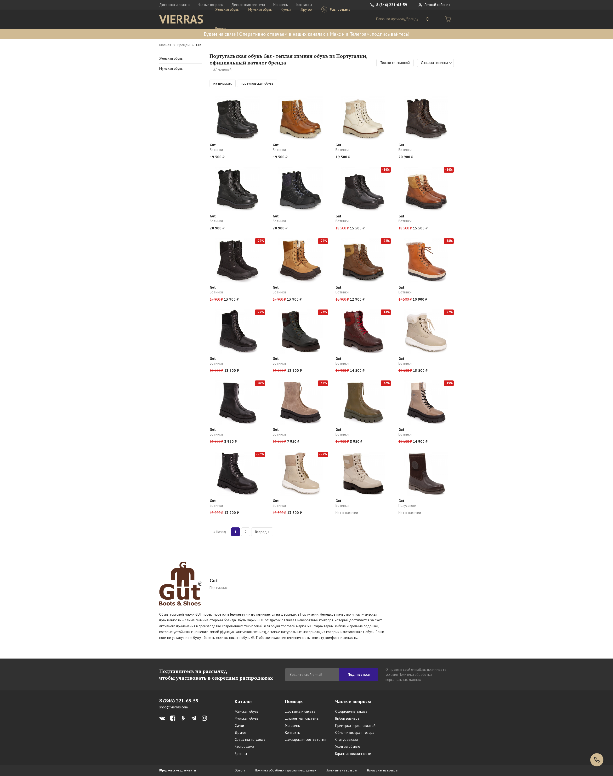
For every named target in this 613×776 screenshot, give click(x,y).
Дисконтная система (301, 718)
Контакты (292, 732)
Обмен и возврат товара (354, 732)
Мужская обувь (260, 9)
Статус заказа (346, 739)
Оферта (240, 770)
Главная (165, 45)
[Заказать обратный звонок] (596, 759)
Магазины (292, 725)
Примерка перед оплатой (355, 725)
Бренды (221, 28)
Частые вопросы (353, 701)
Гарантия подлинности (353, 753)
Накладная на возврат (382, 770)
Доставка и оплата (174, 4)
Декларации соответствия (306, 739)
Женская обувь (227, 9)
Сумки (286, 9)
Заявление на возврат (341, 770)
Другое (306, 9)
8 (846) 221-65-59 (391, 4)
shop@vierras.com (173, 707)
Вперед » (262, 532)
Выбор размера (347, 718)
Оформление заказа (351, 711)
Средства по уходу (250, 739)
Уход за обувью (347, 746)
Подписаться (359, 674)
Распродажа (339, 9)
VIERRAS (181, 19)
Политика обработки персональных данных (285, 770)
